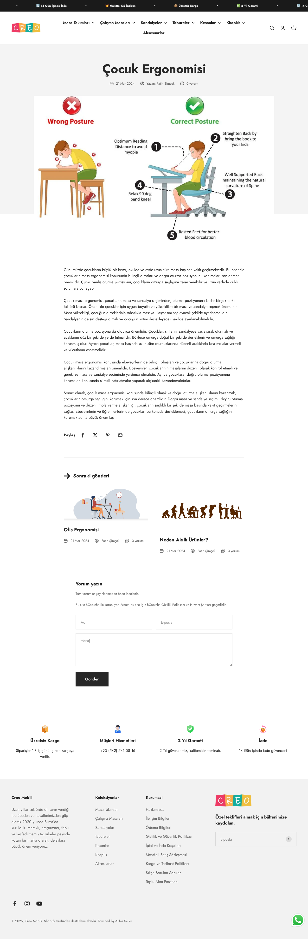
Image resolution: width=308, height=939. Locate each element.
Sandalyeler (151, 22)
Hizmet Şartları (200, 604)
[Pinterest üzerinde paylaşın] (108, 435)
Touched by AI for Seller (115, 921)
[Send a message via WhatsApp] (298, 920)
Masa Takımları (76, 22)
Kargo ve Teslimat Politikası (167, 863)
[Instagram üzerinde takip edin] (27, 903)
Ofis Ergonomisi (81, 529)
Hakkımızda (155, 809)
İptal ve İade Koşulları (163, 845)
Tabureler (181, 22)
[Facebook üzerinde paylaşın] (83, 435)
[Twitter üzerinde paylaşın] (95, 435)
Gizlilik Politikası (173, 604)
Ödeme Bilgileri (158, 827)
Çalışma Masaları (115, 22)
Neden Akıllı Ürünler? (184, 539)
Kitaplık (233, 22)
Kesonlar (208, 22)
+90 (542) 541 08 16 (117, 750)
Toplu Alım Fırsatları (162, 881)
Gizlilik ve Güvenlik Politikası (169, 836)
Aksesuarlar (154, 33)
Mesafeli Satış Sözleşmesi (166, 854)
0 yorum (192, 83)
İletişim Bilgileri (158, 818)
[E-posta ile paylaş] (120, 435)
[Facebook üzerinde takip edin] (15, 903)
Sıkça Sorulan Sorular (163, 873)
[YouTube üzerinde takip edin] (39, 903)
